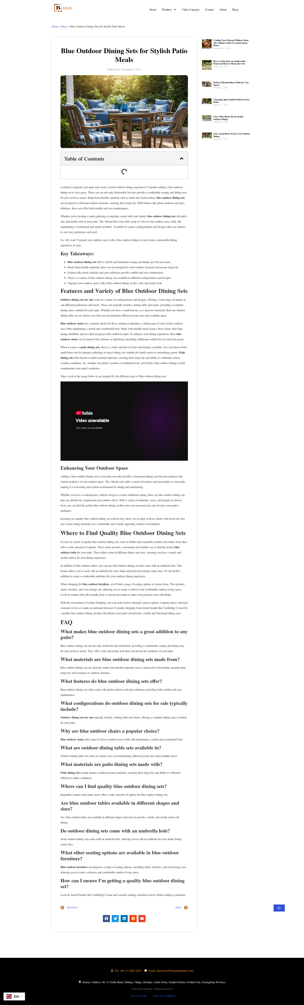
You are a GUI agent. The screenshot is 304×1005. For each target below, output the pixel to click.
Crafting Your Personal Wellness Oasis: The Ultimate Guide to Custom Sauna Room (231, 43)
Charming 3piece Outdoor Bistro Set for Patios (231, 101)
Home (153, 9)
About (223, 9)
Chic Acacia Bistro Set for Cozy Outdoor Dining (231, 135)
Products (167, 9)
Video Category (191, 9)
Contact (209, 9)
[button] (181, 158)
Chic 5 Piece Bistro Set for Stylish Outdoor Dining (228, 118)
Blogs (235, 9)
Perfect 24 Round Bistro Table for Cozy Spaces (231, 83)
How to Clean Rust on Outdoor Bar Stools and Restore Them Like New (229, 62)
